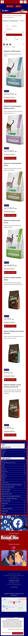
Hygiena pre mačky (6, 501)
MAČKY (3, 444)
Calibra (3, 473)
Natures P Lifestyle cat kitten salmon (12, 278)
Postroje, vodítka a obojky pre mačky (10, 496)
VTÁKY (3, 506)
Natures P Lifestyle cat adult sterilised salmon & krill (12, 386)
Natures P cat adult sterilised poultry (12, 164)
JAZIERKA (3, 513)
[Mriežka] (4, 45)
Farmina (3, 451)
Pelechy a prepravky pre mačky (9, 498)
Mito (3, 456)
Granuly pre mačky (6, 447)
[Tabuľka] (10, 45)
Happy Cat (4, 469)
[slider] (5, 35)
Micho (3, 454)
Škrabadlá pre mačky (6, 494)
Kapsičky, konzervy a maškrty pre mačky (11, 484)
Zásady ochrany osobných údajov (15, 629)
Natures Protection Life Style (9, 462)
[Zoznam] (7, 45)
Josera (3, 467)
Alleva (3, 464)
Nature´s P (4, 460)
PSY (2, 442)
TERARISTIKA (4, 511)
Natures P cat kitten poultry (12, 51)
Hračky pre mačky (5, 489)
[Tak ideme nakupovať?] (14, 12)
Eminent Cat (4, 475)
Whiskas (3, 478)
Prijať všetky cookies (17, 633)
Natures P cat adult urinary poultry (12, 221)
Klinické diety (5, 482)
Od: (5, 37)
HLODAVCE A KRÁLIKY (6, 508)
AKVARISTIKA (4, 503)
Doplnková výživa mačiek (7, 487)
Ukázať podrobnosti (6, 632)
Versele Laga (5, 471)
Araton (3, 480)
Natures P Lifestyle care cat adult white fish (14, 332)
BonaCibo (4, 449)
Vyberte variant (11, 101)
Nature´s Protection (6, 458)
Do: (15, 37)
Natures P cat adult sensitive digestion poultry (12, 107)
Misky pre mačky (5, 491)
